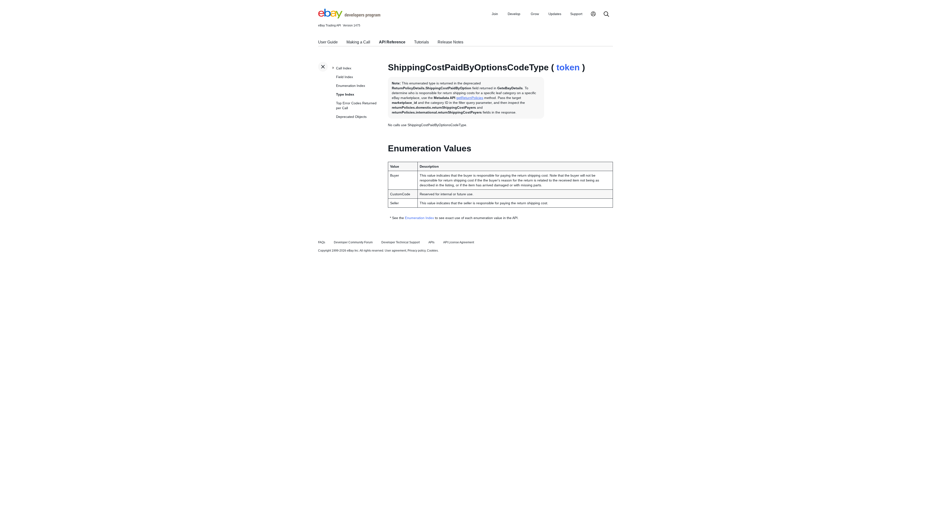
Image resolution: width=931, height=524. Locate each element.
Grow (535, 14)
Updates (554, 14)
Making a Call (358, 42)
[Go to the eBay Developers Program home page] (349, 17)
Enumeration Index (350, 86)
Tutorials (421, 42)
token (568, 67)
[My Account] (593, 14)
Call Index (343, 68)
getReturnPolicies (469, 98)
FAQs (321, 242)
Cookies (432, 250)
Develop (514, 14)
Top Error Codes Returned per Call (356, 105)
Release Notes (450, 42)
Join (495, 14)
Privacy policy (416, 250)
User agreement (395, 250)
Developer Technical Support (400, 242)
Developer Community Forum (353, 242)
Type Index (345, 94)
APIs (431, 242)
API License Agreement (458, 242)
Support (576, 14)
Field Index (344, 77)
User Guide (328, 42)
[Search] (606, 14)
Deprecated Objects (351, 117)
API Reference (392, 42)
